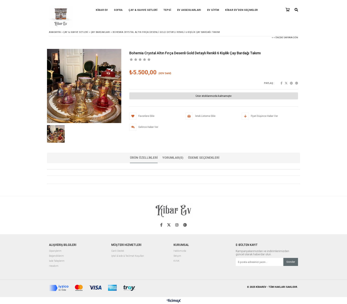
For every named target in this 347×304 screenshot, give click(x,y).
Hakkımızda (180, 251)
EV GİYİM (213, 9)
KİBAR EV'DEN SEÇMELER (241, 9)
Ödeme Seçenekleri (203, 158)
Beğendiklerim (56, 256)
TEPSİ (167, 9)
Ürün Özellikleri (144, 158)
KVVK (177, 261)
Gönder (290, 261)
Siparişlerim (55, 251)
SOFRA (118, 9)
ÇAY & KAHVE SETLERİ (143, 9)
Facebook (281, 83)
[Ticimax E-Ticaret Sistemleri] (173, 301)
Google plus (296, 83)
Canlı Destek (117, 251)
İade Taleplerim (56, 261)
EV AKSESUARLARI (189, 9)
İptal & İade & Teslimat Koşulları (127, 256)
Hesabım (53, 266)
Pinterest (291, 83)
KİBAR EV (102, 9)
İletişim (177, 256)
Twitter (286, 83)
